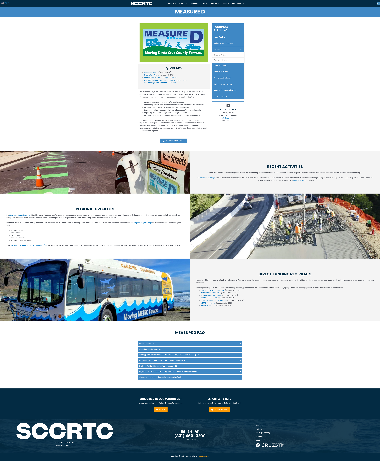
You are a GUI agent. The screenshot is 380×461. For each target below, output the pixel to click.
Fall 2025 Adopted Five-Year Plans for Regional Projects (165, 80)
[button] (175, 3)
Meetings (259, 425)
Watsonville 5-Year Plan (210, 293)
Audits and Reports (300, 180)
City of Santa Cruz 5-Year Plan (212, 290)
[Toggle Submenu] (241, 49)
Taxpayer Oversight (207, 178)
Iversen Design (203, 456)
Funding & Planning (263, 433)
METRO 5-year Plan (208, 303)
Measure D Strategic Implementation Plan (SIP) (29, 245)
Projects (259, 429)
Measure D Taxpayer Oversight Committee (161, 77)
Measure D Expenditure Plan (20, 215)
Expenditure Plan (150, 75)
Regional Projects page (143, 223)
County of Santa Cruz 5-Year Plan (214, 300)
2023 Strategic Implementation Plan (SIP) (160, 83)
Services (259, 436)
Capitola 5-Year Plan (209, 298)
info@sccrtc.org (228, 118)
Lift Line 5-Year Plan (208, 305)
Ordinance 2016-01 (151, 72)
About (258, 440)
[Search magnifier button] (378, 3)
